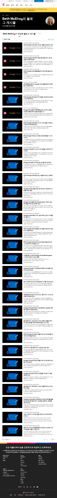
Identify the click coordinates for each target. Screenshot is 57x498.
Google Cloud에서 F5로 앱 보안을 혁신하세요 (37, 162)
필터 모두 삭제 (51, 39)
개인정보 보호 (20, 494)
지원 (32, 1)
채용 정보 (22, 474)
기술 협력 (5, 472)
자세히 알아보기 (31, 10)
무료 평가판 (5, 457)
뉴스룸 (22, 482)
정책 (15, 494)
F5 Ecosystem (28, 43)
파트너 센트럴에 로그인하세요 (9, 475)
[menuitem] (11, 1)
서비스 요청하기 (41, 462)
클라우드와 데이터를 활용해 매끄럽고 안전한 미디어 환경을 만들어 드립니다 (38, 428)
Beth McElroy (30, 51)
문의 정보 (22, 470)
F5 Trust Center (24, 472)
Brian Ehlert (32, 91)
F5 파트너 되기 (6, 474)
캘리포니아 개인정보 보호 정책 (30, 494)
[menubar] (28, 1)
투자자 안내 (23, 477)
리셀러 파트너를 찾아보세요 (8, 470)
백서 (21, 458)
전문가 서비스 (41, 460)
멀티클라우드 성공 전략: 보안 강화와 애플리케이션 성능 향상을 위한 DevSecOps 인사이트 (38, 321)
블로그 (7, 15)
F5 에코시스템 (27, 82)
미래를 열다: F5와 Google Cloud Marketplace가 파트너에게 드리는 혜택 (38, 256)
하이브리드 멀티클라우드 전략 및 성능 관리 (36, 347)
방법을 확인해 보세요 (25, 452)
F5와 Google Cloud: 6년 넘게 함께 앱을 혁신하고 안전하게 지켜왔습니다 (38, 243)
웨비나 (22, 464)
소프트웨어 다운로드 (42, 464)
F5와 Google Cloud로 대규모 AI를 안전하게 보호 (38, 45)
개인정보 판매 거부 (41, 494)
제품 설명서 (23, 457)
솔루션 (4, 460)
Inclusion (22, 475)
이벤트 (22, 481)
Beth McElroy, (27, 91)
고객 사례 (22, 462)
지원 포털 (40, 458)
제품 (4, 458)
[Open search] (54, 5)
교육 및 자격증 (23, 465)
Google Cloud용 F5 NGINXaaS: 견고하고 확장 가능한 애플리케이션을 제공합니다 (38, 110)
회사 (3, 15)
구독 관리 (40, 457)
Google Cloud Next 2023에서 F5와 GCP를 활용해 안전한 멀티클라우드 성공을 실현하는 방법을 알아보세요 (38, 400)
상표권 (11, 494)
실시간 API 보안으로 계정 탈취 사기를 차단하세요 (38, 281)
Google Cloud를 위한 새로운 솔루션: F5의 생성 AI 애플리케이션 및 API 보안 (38, 203)
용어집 (22, 460)
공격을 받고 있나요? (49, 1)
